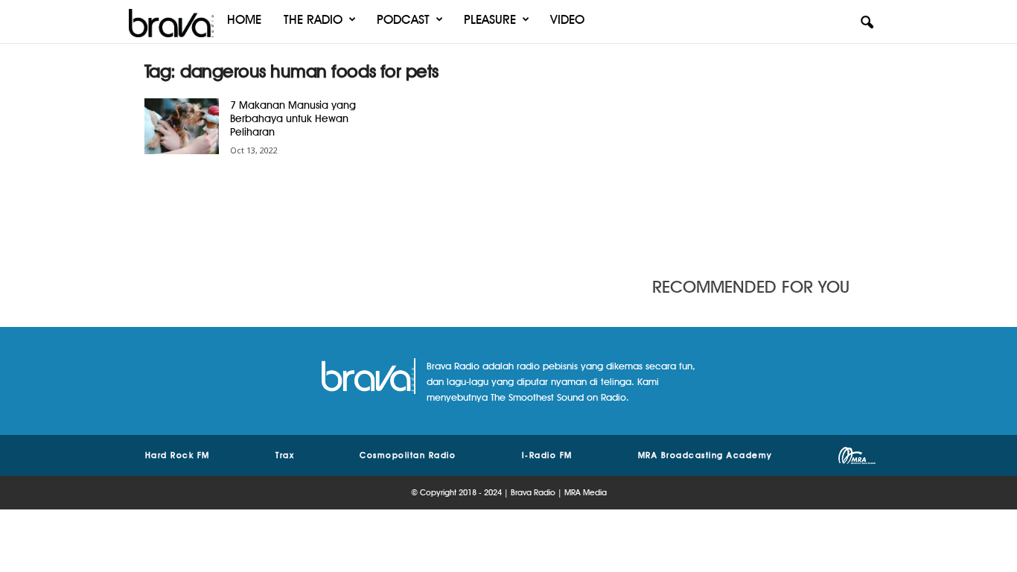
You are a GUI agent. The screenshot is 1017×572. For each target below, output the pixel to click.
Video (567, 19)
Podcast (403, 19)
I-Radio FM (547, 455)
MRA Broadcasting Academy (705, 455)
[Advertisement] (762, 153)
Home (244, 19)
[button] (866, 23)
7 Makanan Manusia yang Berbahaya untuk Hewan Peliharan (293, 118)
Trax (284, 455)
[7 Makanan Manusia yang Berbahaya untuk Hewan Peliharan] (181, 126)
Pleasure (490, 19)
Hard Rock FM (177, 455)
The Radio (313, 19)
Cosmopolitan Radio (408, 455)
